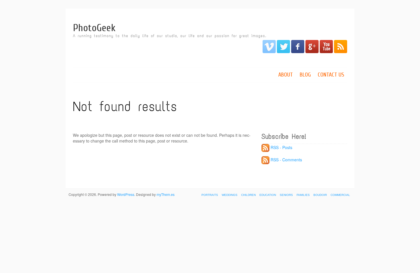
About (285, 74)
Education (267, 194)
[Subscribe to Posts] (265, 147)
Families (303, 194)
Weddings (229, 194)
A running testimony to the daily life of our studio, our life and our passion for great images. (169, 35)
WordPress (125, 194)
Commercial (340, 194)
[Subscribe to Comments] (265, 159)
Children (248, 194)
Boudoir (320, 194)
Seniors (286, 194)
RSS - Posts (281, 147)
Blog (305, 74)
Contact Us (331, 74)
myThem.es (166, 194)
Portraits (209, 194)
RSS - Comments (286, 159)
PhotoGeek (94, 28)
